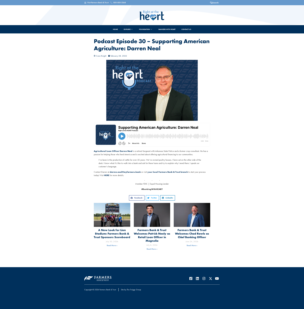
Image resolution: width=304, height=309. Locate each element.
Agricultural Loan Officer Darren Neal (113, 151)
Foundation (144, 29)
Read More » (112, 245)
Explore (127, 29)
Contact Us (186, 29)
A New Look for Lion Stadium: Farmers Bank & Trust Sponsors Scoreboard (112, 233)
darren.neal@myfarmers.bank (125, 172)
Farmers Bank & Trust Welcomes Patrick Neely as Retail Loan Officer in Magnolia (152, 235)
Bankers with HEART (167, 29)
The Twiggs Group (134, 289)
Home (115, 29)
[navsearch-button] (215, 3)
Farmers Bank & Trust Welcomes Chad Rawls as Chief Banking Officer (192, 233)
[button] (137, 198)
